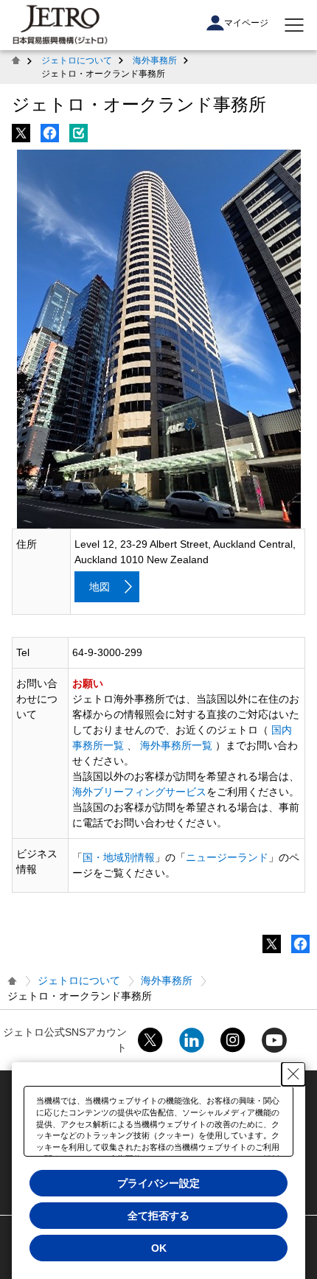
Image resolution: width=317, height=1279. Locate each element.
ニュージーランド (227, 857)
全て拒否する (158, 1216)
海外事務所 (155, 60)
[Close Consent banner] (293, 1074)
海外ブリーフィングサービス (139, 792)
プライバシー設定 (158, 1183)
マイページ (246, 23)
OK (159, 1248)
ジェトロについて (76, 60)
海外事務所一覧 (176, 745)
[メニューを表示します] (294, 25)
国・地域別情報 (119, 857)
